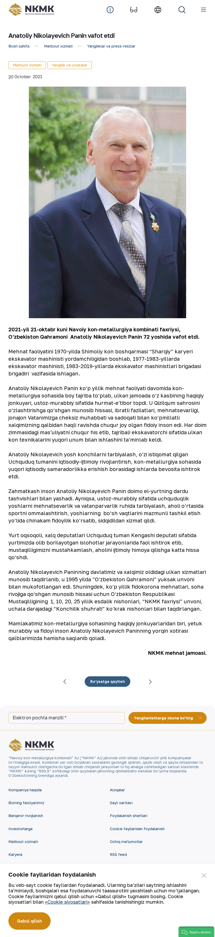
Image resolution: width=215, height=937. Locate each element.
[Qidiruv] (182, 9)
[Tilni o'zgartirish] (158, 9)
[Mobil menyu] (203, 10)
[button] (196, 931)
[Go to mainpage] (31, 9)
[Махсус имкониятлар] (133, 9)
